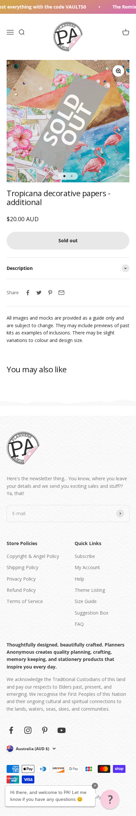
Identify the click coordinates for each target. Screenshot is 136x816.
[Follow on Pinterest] (44, 730)
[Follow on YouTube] (61, 730)
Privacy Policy (21, 579)
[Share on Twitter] (39, 292)
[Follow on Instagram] (27, 730)
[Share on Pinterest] (50, 292)
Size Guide (86, 601)
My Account (87, 567)
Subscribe (85, 556)
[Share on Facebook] (27, 292)
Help (79, 579)
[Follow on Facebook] (11, 730)
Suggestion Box (91, 613)
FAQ (79, 624)
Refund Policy (21, 590)
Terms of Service (25, 601)
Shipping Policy (22, 567)
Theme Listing (90, 590)
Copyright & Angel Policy (33, 556)
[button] (109, 799)
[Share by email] (61, 292)
